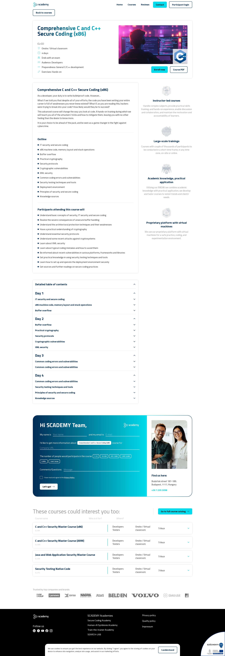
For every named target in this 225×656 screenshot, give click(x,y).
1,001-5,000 (126, 456)
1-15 (96, 456)
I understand (167, 650)
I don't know (54, 461)
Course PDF (178, 69)
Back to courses (44, 12)
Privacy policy (149, 615)
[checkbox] (41, 477)
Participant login (180, 4)
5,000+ (43, 461)
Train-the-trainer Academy (101, 629)
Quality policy (149, 621)
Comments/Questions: (51, 469)
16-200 (104, 456)
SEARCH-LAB (94, 634)
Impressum (147, 626)
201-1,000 (114, 456)
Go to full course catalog (173, 511)
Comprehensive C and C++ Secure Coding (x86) (94, 443)
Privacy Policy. (69, 477)
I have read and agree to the (59, 477)
